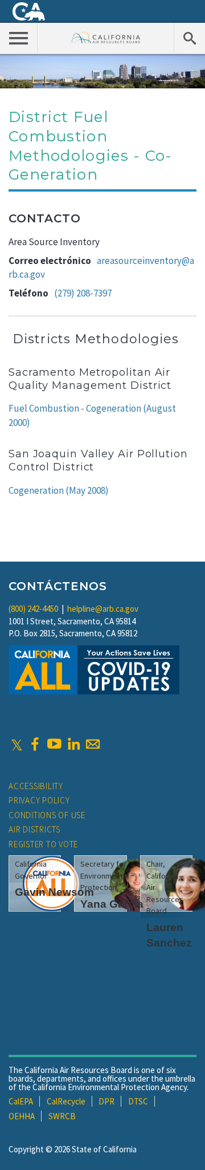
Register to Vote (43, 844)
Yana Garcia (112, 904)
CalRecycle (66, 1101)
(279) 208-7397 (83, 293)
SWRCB (62, 1116)
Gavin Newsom (54, 892)
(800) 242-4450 (33, 608)
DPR (106, 1101)
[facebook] (34, 744)
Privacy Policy (39, 800)
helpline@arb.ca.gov (102, 608)
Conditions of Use (47, 815)
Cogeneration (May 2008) (59, 490)
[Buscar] (189, 37)
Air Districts (34, 829)
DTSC (138, 1101)
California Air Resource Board (105, 37)
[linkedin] (73, 744)
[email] (92, 744)
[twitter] (17, 744)
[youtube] (54, 744)
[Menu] (19, 37)
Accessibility (36, 786)
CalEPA (21, 1101)
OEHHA (22, 1116)
